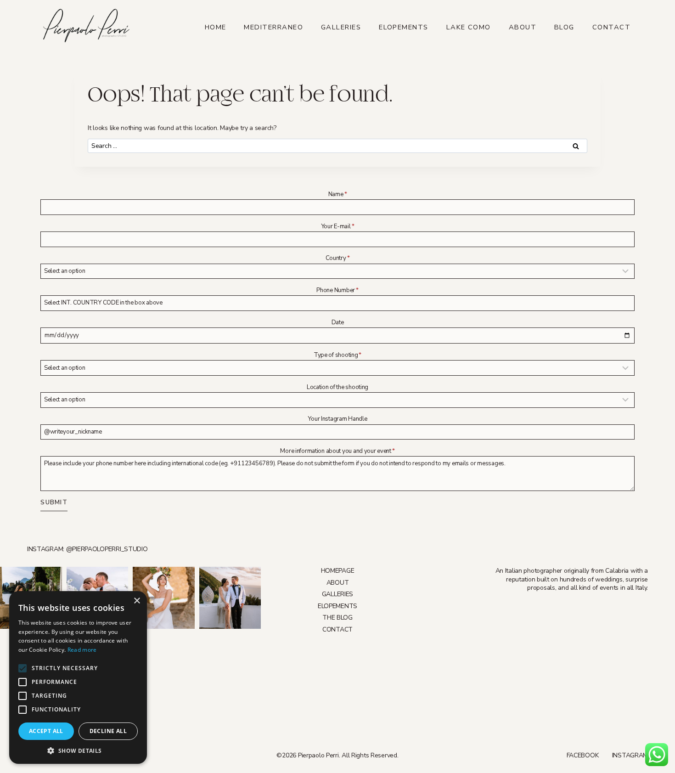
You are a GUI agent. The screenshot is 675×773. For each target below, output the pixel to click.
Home (215, 27)
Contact (611, 27)
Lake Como (468, 27)
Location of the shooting (337, 387)
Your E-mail (337, 226)
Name (337, 194)
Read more (82, 650)
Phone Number (337, 290)
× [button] (136, 601)
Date (338, 322)
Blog (564, 27)
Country (338, 258)
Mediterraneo (273, 27)
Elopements (403, 27)
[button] (78, 750)
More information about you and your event (337, 451)
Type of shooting (337, 355)
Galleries (341, 27)
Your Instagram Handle (337, 419)
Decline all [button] (108, 731)
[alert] (78, 677)
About (522, 27)
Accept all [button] (46, 731)
